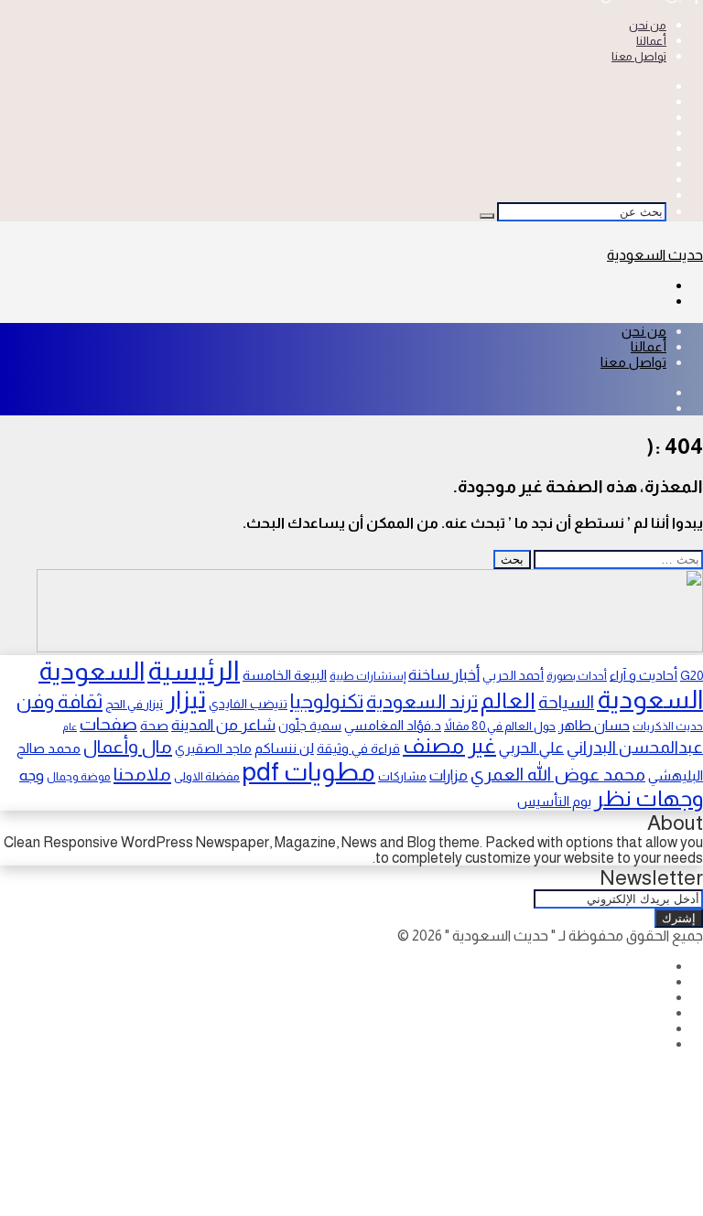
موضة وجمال (79, 776)
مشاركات (402, 776)
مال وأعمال (127, 747)
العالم (508, 700)
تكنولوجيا (326, 701)
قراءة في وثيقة (358, 748)
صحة (154, 725)
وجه (31, 775)
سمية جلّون (309, 725)
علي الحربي (531, 748)
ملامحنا (142, 774)
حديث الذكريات (668, 726)
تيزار (186, 699)
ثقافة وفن (59, 702)
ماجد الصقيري (213, 748)
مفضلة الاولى (207, 776)
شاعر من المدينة (223, 725)
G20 (691, 675)
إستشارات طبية (368, 676)
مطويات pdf (309, 772)
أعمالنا (651, 41)
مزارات (448, 775)
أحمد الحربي (513, 675)
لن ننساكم (284, 748)
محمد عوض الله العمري (557, 774)
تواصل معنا (638, 56)
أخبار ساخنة (444, 674)
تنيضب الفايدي (248, 703)
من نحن (647, 25)
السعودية (91, 671)
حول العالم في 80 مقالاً (500, 726)
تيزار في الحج (134, 704)
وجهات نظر (648, 798)
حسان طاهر (594, 725)
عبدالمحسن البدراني (635, 747)
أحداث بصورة (576, 676)
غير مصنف (449, 746)
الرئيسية (193, 670)
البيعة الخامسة (285, 675)
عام (69, 726)
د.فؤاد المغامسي (392, 725)
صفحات (108, 724)
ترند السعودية (422, 701)
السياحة (566, 702)
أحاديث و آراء (643, 675)
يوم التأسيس (554, 801)
